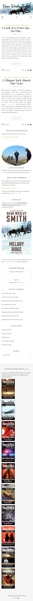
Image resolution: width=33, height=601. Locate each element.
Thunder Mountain (10, 261)
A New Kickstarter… (7, 333)
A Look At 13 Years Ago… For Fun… (16, 29)
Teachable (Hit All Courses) (9, 188)
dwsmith (7, 70)
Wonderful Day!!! (18, 312)
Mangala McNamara (7, 312)
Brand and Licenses (17, 301)
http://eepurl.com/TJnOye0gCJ (10, 137)
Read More (16, 64)
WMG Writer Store (16, 193)
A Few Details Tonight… (8, 341)
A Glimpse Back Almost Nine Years (16, 81)
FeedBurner (20, 282)
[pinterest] (18, 598)
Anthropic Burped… (7, 330)
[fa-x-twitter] (13, 598)
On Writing (16, 25)
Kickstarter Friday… (11, 293)
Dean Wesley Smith (17, 6)
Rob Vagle (4, 308)
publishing (25, 25)
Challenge (7, 25)
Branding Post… (6, 337)
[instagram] (15, 598)
